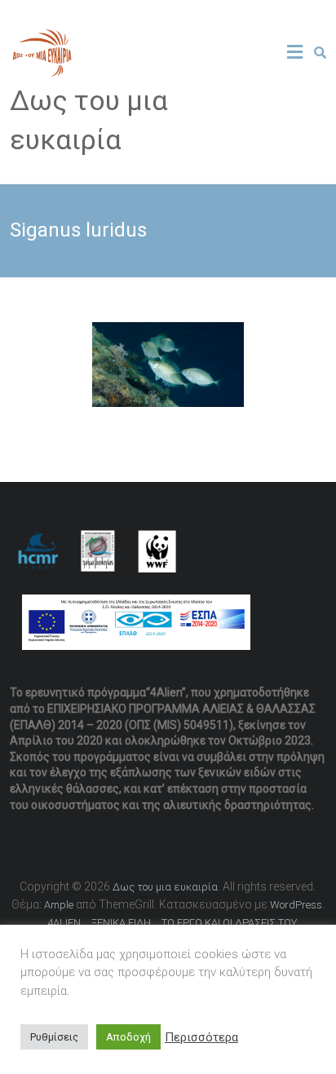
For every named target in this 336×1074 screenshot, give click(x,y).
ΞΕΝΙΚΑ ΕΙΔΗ (121, 923)
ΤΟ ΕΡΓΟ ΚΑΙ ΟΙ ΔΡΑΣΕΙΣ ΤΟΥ (229, 923)
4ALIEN (64, 923)
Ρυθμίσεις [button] (54, 1037)
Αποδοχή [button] (128, 1037)
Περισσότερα (201, 1037)
